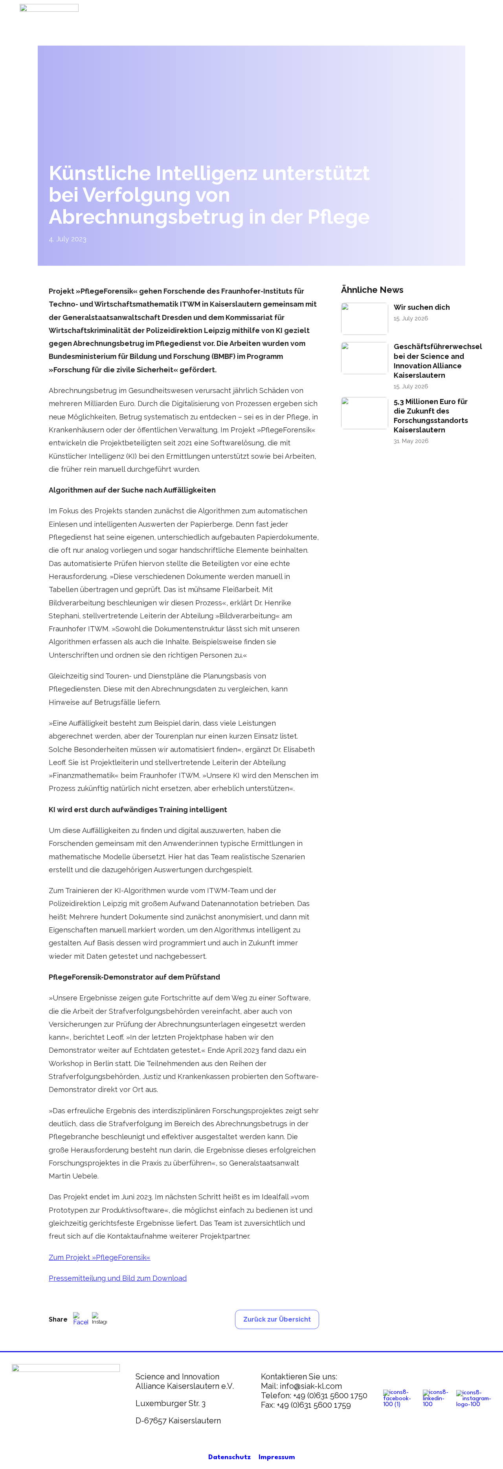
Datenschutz (229, 1457)
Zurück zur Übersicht (277, 1319)
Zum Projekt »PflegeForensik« (100, 1257)
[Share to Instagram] (99, 1319)
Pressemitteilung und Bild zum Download (118, 1278)
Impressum (277, 1457)
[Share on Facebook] (80, 1319)
